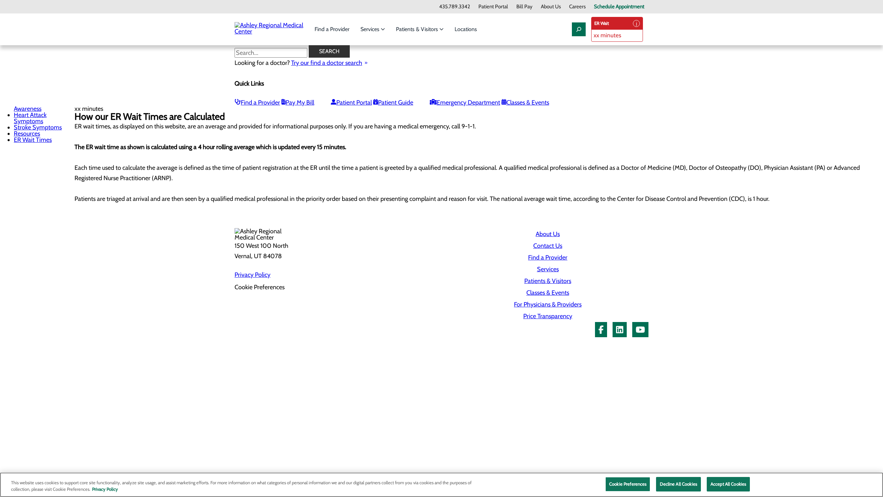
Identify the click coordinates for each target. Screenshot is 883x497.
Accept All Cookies (728, 484)
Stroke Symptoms (38, 127)
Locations (466, 29)
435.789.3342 (454, 6)
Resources (27, 133)
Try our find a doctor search (326, 63)
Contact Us (547, 246)
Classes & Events (527, 102)
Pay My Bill (300, 102)
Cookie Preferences (627, 484)
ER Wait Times (33, 140)
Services (370, 29)
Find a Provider (332, 29)
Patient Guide (395, 102)
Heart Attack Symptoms (30, 118)
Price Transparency (547, 316)
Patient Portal (493, 6)
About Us (551, 6)
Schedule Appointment (619, 6)
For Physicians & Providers (548, 304)
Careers (577, 6)
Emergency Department (468, 102)
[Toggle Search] (579, 29)
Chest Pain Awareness (27, 106)
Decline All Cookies (678, 484)
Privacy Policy (252, 275)
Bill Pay (524, 6)
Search (329, 51)
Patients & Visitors (417, 29)
